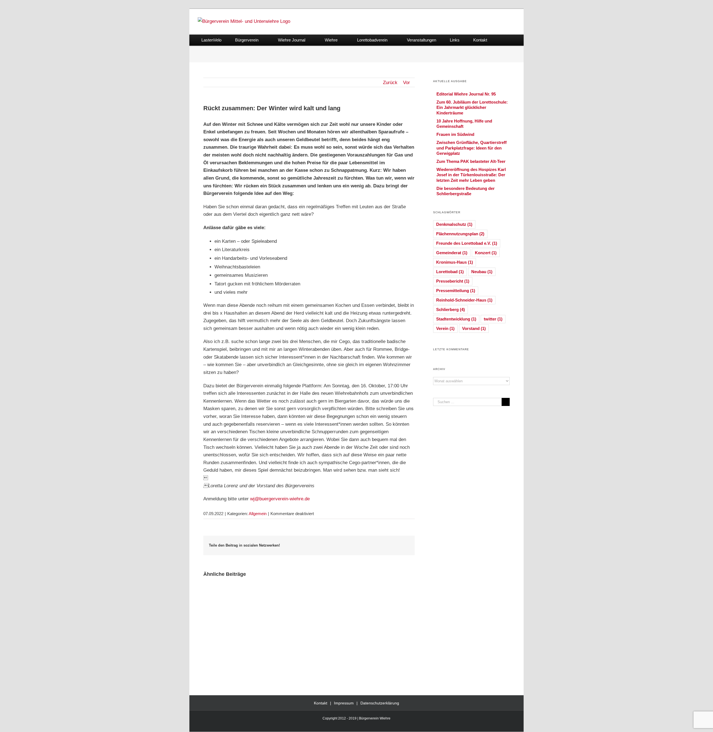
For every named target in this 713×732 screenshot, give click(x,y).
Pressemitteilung (455, 290)
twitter (493, 319)
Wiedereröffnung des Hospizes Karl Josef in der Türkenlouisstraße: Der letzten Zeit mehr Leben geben (471, 174)
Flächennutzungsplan (460, 233)
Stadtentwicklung (456, 319)
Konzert (486, 252)
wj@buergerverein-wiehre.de (280, 498)
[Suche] (502, 40)
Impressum (344, 703)
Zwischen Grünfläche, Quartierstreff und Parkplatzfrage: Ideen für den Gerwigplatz (471, 147)
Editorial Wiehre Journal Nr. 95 (466, 94)
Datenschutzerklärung (379, 703)
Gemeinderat (451, 252)
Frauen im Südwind (455, 134)
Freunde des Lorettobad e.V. (466, 243)
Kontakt (320, 703)
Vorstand (474, 328)
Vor (406, 82)
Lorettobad (450, 271)
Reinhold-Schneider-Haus (464, 300)
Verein (445, 328)
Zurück (390, 82)
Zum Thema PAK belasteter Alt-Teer (471, 161)
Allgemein (258, 513)
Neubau (481, 271)
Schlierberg (450, 309)
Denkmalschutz (454, 224)
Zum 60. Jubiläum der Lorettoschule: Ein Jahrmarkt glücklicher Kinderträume (472, 107)
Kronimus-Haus (454, 262)
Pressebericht (452, 281)
